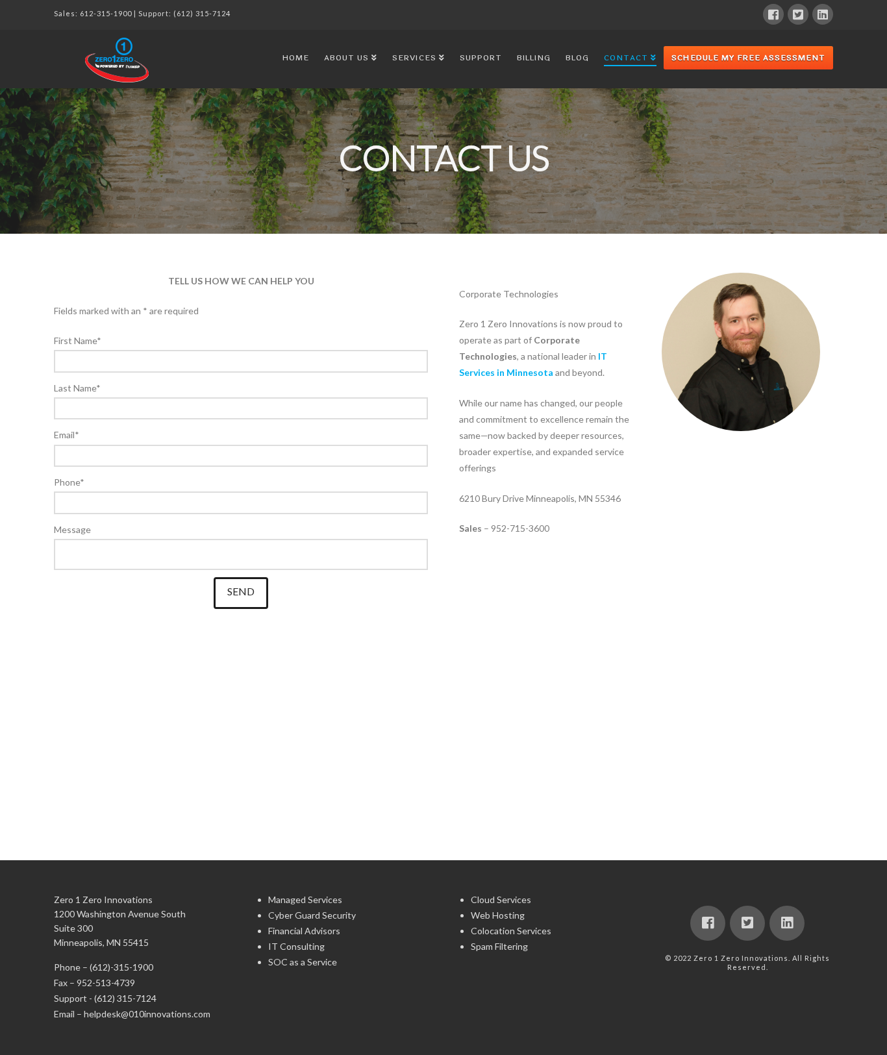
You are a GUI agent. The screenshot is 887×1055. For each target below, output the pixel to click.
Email (66, 434)
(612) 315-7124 (202, 13)
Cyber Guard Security (312, 915)
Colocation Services (511, 930)
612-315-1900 (106, 13)
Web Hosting (498, 915)
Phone (69, 482)
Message (72, 529)
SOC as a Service (302, 961)
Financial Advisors (304, 930)
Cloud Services (501, 899)
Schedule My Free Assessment (748, 58)
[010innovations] (119, 59)
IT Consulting (296, 946)
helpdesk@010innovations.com (147, 1013)
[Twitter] (798, 14)
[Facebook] (773, 14)
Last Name (77, 387)
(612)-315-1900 (121, 967)
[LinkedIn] (822, 14)
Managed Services (305, 899)
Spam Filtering (499, 946)
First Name (77, 340)
